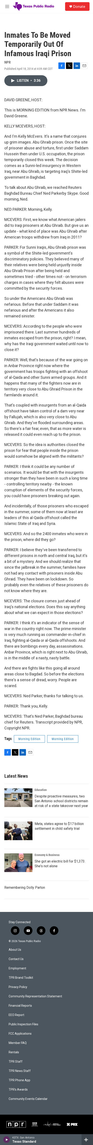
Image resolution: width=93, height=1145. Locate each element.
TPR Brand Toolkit (21, 977)
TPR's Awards (18, 1089)
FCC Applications (20, 1033)
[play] (6, 1139)
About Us (15, 949)
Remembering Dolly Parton (24, 887)
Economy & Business (47, 855)
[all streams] (87, 1139)
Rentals (14, 1052)
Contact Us (16, 959)
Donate (79, 6)
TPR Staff (15, 1061)
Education (41, 790)
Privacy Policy (18, 987)
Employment (17, 968)
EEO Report (16, 1015)
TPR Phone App (19, 1080)
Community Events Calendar (28, 1099)
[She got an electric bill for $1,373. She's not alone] (18, 862)
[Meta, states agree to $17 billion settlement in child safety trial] (18, 831)
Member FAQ (18, 1043)
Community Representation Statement (35, 996)
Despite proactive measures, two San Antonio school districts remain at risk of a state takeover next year (61, 801)
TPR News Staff (20, 1071)
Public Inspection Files (23, 1024)
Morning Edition (29, 739)
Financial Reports (20, 1005)
